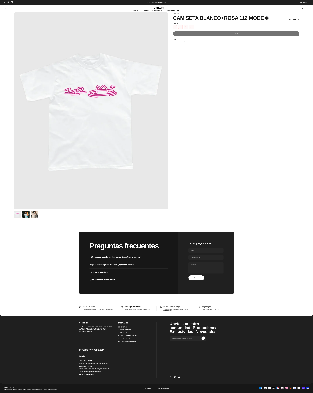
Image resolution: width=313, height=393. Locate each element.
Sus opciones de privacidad (127, 341)
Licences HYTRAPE (85, 366)
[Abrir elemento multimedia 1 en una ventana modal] (91, 110)
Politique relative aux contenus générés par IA (94, 369)
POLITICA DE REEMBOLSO (127, 335)
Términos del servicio (27, 389)
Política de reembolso (8, 389)
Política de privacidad (17, 389)
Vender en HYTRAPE (173, 10)
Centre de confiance (85, 360)
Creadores (146, 10)
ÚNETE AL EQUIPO (124, 330)
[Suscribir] (203, 338)
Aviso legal (45, 389)
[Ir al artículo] (17, 214)
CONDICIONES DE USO (126, 338)
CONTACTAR (122, 327)
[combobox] (304, 2)
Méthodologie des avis (86, 374)
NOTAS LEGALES (124, 332)
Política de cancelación (52, 389)
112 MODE (176, 13)
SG (191, 27)
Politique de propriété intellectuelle (90, 371)
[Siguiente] (164, 110)
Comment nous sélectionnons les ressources (93, 363)
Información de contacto (37, 389)
